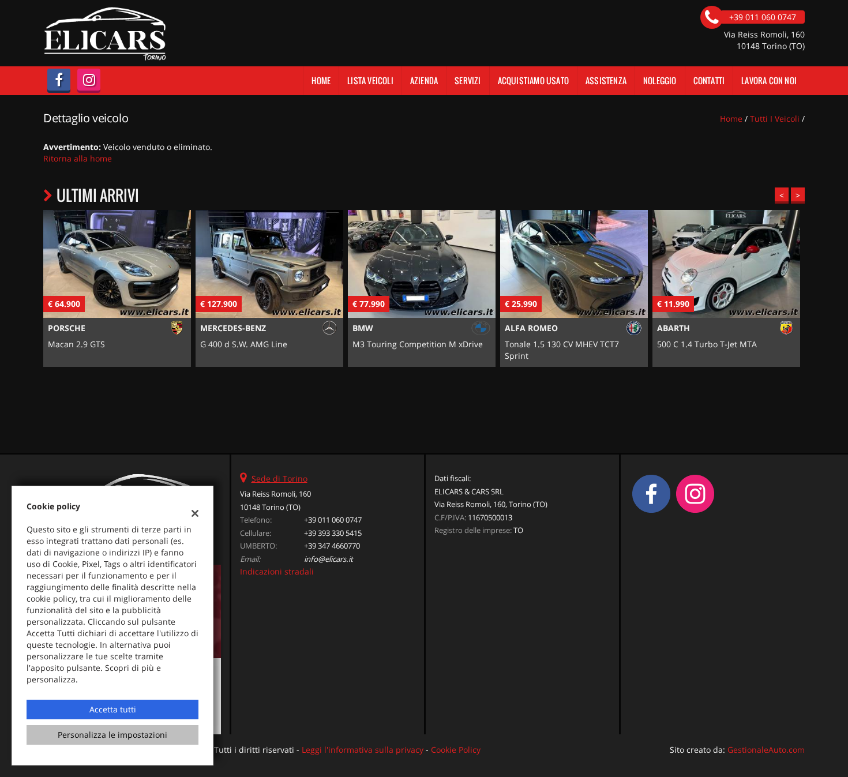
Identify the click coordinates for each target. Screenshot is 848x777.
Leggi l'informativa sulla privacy (362, 749)
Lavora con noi (769, 80)
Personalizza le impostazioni (112, 734)
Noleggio (660, 80)
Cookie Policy (456, 749)
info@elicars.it (328, 559)
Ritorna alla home (77, 158)
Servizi (468, 80)
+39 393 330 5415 (333, 533)
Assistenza (606, 80)
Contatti (709, 80)
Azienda (424, 80)
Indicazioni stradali (277, 571)
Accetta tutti (112, 709)
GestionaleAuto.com (766, 749)
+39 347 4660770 (332, 545)
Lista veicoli (370, 80)
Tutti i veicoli (775, 118)
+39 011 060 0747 (333, 520)
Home (321, 80)
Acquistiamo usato (533, 80)
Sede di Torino (279, 478)
